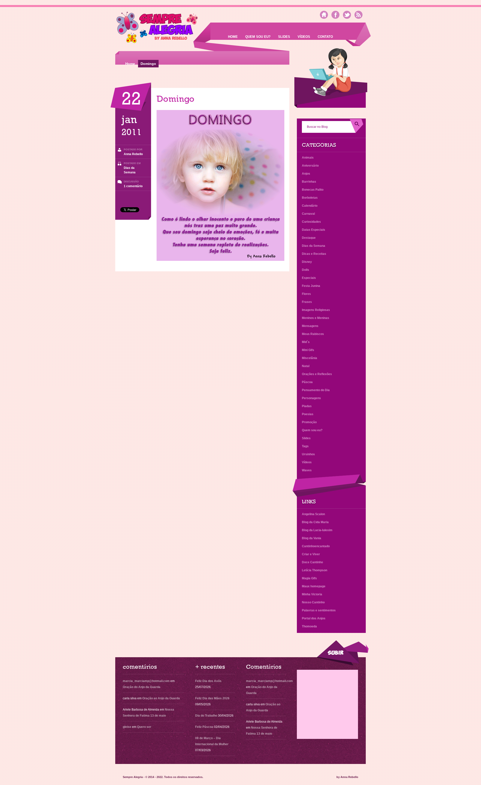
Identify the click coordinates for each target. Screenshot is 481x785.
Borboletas (310, 197)
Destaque (309, 238)
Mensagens (310, 326)
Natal (305, 366)
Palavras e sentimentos (319, 610)
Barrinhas (309, 181)
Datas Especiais (313, 230)
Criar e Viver (311, 554)
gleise (127, 727)
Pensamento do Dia (316, 390)
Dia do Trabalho (206, 715)
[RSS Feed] (358, 15)
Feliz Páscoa (204, 727)
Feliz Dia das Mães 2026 (212, 698)
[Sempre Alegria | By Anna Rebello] (157, 28)
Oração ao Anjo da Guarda (161, 698)
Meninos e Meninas (315, 318)
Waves (307, 470)
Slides (284, 37)
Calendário (309, 205)
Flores (306, 294)
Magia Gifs (309, 578)
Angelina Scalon (313, 514)
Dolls (305, 270)
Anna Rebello (133, 154)
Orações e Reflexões (317, 374)
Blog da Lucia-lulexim (317, 530)
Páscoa (307, 382)
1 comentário (133, 186)
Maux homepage (313, 586)
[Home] (324, 15)
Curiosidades (311, 221)
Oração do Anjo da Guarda (141, 687)
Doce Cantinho (312, 562)
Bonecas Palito (312, 189)
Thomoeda (309, 626)
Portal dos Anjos (313, 618)
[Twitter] (347, 15)
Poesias (307, 414)
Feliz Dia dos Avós (208, 681)
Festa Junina (311, 286)
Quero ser (144, 727)
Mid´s (306, 342)
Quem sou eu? (258, 37)
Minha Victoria (312, 594)
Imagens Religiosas (316, 310)
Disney (307, 262)
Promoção (309, 422)
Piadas (307, 406)
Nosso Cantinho (313, 602)
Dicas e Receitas (314, 254)
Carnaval (308, 213)
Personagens (311, 398)
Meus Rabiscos (313, 334)
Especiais (309, 278)
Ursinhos (308, 454)
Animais (308, 157)
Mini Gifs (308, 350)
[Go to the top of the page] (342, 652)
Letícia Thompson (314, 570)
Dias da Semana (313, 246)
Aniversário (310, 165)
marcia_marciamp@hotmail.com (146, 681)
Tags (305, 446)
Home (233, 37)
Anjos (306, 173)
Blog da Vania (311, 538)
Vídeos (304, 37)
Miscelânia (309, 358)
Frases (307, 302)
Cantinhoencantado (316, 546)
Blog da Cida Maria (315, 522)
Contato (325, 37)
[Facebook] (335, 15)
